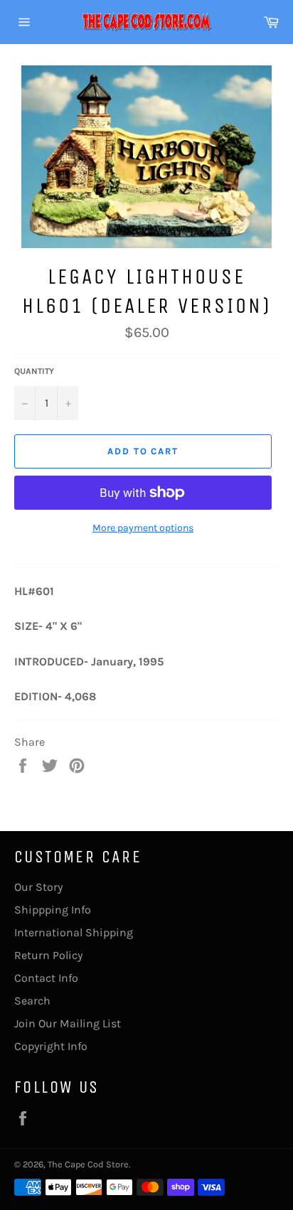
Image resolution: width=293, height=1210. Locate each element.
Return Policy (48, 955)
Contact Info (46, 978)
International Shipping (73, 932)
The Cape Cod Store (88, 1164)
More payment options (142, 528)
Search (32, 1000)
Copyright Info (50, 1046)
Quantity (34, 371)
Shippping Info (52, 909)
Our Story (38, 887)
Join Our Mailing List (67, 1023)
